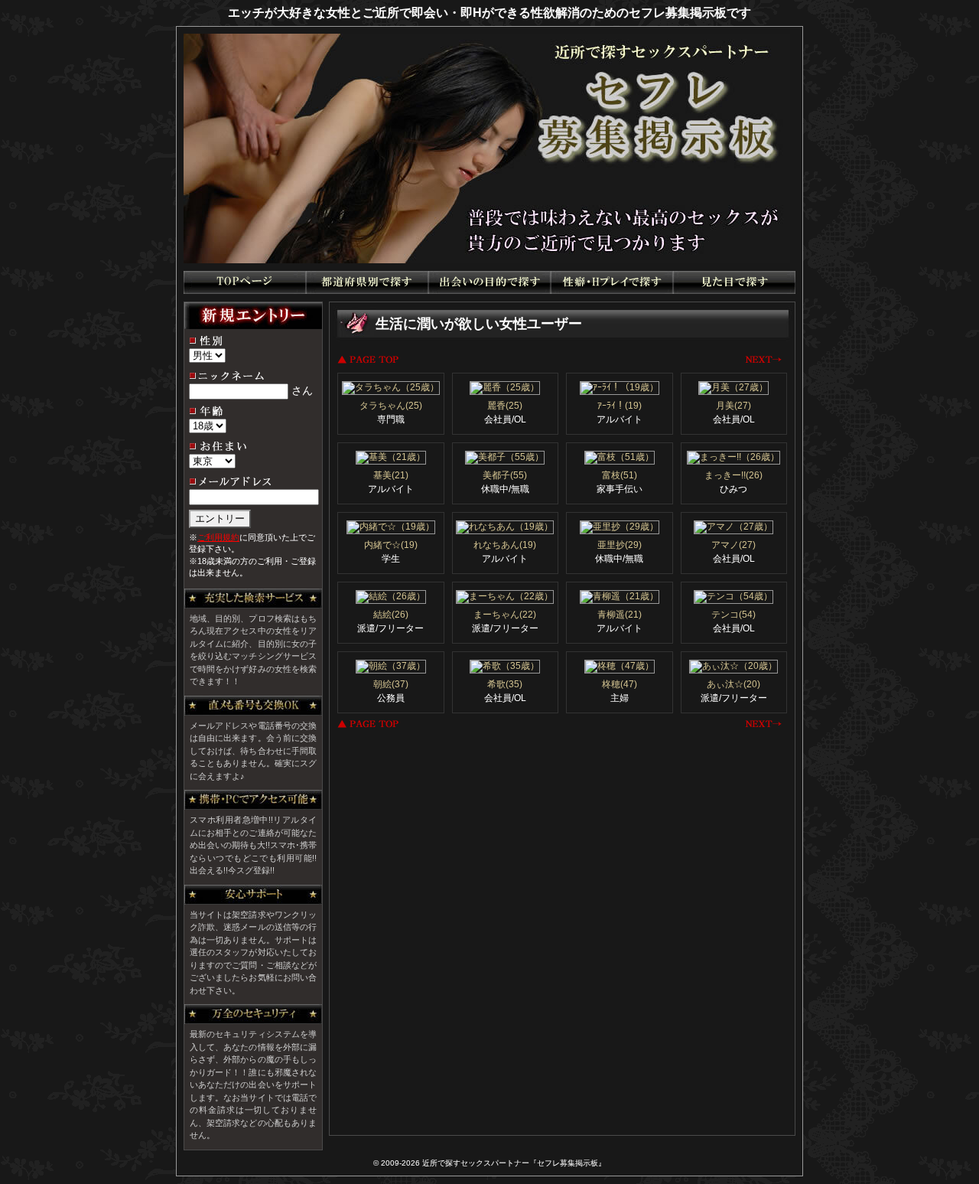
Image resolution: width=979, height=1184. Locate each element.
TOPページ (245, 282)
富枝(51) (619, 475)
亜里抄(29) (619, 545)
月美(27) (733, 405)
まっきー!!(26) (733, 475)
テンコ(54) (733, 614)
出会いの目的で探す (489, 282)
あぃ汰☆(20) (733, 684)
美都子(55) (505, 475)
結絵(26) (390, 614)
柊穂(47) (619, 684)
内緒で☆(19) (391, 545)
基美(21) (390, 475)
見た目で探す (734, 282)
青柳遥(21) (619, 614)
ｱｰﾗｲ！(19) (619, 405)
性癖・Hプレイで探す (612, 282)
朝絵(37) (390, 684)
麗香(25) (504, 405)
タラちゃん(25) (390, 405)
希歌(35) (504, 684)
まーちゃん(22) (504, 614)
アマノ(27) (733, 545)
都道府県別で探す (367, 282)
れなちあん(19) (504, 545)
